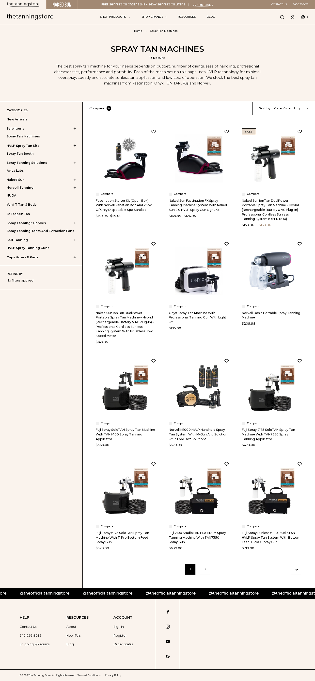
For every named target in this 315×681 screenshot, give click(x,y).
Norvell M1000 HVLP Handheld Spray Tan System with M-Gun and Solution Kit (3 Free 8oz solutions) (198, 434)
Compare (99, 108)
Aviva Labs (15, 170)
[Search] (282, 17)
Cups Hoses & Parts (22, 257)
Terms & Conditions (89, 675)
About (71, 627)
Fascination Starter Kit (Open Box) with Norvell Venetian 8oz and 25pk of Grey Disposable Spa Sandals (124, 205)
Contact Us (279, 4)
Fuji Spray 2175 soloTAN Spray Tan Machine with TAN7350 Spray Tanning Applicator (268, 434)
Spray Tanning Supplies (26, 223)
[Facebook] (168, 612)
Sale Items (15, 128)
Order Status (123, 644)
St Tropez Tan (18, 214)
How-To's (73, 635)
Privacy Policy (113, 675)
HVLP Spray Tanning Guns (28, 248)
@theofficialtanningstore (85, 593)
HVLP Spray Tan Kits (23, 146)
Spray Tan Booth (20, 153)
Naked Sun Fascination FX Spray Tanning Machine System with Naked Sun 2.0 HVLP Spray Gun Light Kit (198, 205)
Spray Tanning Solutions (27, 163)
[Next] (296, 569)
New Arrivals (17, 119)
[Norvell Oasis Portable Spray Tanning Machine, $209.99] (272, 271)
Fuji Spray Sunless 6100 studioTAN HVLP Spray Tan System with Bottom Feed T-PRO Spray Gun (271, 537)
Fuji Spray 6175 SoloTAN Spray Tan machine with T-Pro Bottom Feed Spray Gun (122, 537)
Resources (187, 16)
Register (120, 635)
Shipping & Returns (34, 644)
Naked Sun (16, 180)
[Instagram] (168, 627)
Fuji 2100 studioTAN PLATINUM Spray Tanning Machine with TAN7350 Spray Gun (197, 537)
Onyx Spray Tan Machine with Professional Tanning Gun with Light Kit (197, 317)
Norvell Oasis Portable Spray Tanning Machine (271, 315)
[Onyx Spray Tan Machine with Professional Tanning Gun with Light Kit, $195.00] (199, 271)
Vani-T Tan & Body (21, 204)
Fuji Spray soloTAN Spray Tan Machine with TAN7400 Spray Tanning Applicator (125, 434)
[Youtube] (168, 642)
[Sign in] (293, 17)
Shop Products (113, 16)
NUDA (11, 195)
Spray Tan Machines (23, 136)
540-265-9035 (300, 4)
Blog (211, 16)
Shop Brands (152, 16)
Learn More (203, 4)
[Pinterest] (168, 656)
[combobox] (293, 108)
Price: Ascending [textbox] (287, 108)
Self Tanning (17, 240)
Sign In (118, 627)
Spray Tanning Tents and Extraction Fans (40, 231)
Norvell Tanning (20, 187)
